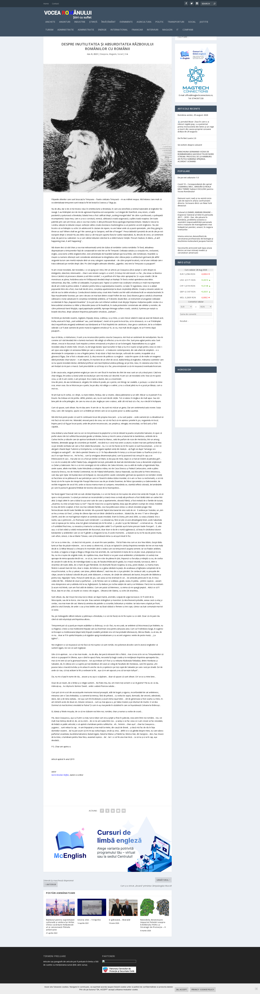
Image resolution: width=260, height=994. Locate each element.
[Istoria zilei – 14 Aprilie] (91, 907)
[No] (256, 988)
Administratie (65, 30)
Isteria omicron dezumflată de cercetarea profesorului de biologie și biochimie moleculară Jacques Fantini (195, 238)
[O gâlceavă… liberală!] (123, 907)
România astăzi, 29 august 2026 (193, 115)
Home (46, 3)
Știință (93, 22)
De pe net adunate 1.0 (188, 177)
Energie (102, 30)
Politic (159, 22)
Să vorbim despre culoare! (190, 145)
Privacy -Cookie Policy (202, 989)
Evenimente (126, 22)
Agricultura (144, 22)
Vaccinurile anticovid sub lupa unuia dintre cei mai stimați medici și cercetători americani (195, 250)
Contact (55, 3)
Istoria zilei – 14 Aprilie (89, 919)
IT (177, 30)
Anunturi (64, 22)
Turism (49, 30)
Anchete (50, 22)
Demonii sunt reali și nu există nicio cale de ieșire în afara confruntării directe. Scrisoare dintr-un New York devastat (195, 202)
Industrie (79, 22)
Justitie (204, 22)
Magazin (167, 30)
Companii (188, 30)
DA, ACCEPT (181, 989)
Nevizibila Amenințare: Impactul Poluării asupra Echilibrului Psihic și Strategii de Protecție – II (153, 923)
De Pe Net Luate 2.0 (187, 138)
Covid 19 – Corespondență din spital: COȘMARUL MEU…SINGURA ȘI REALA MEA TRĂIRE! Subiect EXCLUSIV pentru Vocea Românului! (195, 188)
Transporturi (176, 22)
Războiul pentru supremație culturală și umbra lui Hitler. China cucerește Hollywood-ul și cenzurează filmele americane (60, 924)
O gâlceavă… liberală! (119, 919)
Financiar (137, 30)
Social (192, 22)
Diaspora (104, 54)
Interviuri (152, 30)
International (119, 30)
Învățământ (108, 22)
